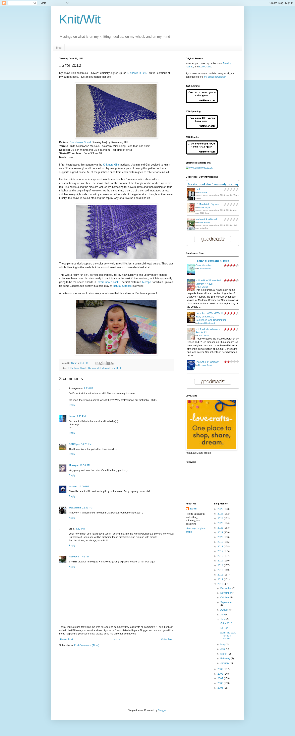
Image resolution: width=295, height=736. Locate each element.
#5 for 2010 (226, 623)
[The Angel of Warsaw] (192, 369)
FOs (70, 368)
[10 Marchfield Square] (192, 211)
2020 (221, 537)
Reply (72, 405)
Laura (72, 416)
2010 (221, 584)
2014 (221, 565)
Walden (73, 486)
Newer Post (66, 639)
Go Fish (224, 628)
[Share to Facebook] (108, 363)
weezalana (75, 507)
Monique (73, 465)
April (223, 649)
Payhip (189, 66)
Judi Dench (203, 335)
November (226, 593)
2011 (221, 579)
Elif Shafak (203, 287)
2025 (221, 513)
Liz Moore (202, 192)
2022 (221, 527)
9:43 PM (81, 416)
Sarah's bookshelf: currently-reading (213, 184)
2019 (221, 542)
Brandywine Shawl (80, 142)
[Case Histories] (192, 274)
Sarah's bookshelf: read (213, 260)
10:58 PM (85, 465)
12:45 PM (87, 507)
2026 (221, 509)
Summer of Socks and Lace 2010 (104, 368)
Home (117, 639)
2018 (221, 546)
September (226, 602)
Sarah (193, 508)
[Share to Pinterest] (112, 363)
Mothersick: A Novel (206, 219)
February (225, 658)
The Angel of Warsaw (207, 362)
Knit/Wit (80, 19)
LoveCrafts (205, 66)
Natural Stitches (122, 285)
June (223, 619)
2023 (221, 523)
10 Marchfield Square (207, 204)
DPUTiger (74, 444)
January (225, 663)
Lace (76, 368)
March (224, 653)
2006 (221, 683)
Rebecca (74, 556)
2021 (221, 532)
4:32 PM (80, 528)
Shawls (83, 368)
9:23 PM (88, 388)
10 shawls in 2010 (136, 72)
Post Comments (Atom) (86, 645)
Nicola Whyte (204, 207)
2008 (221, 673)
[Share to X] (105, 363)
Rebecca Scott (205, 365)
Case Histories (203, 265)
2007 (221, 678)
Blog (59, 47)
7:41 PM (84, 556)
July (222, 614)
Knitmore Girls (111, 164)
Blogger (162, 710)
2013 (221, 570)
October (225, 597)
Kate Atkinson (204, 268)
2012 (221, 574)
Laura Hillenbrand (206, 323)
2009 (221, 669)
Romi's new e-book (108, 282)
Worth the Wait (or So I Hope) (228, 635)
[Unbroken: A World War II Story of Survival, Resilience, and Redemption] (192, 322)
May (223, 644)
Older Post (167, 639)
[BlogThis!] (101, 363)
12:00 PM (83, 486)
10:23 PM (86, 444)
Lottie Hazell (204, 222)
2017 (221, 551)
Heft (197, 189)
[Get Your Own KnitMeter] (202, 102)
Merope (146, 282)
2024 (221, 518)
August (224, 609)
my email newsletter (215, 76)
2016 (221, 556)
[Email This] (97, 363)
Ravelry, (227, 63)
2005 (221, 687)
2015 (221, 560)
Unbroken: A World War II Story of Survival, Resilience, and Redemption (211, 316)
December (226, 588)
